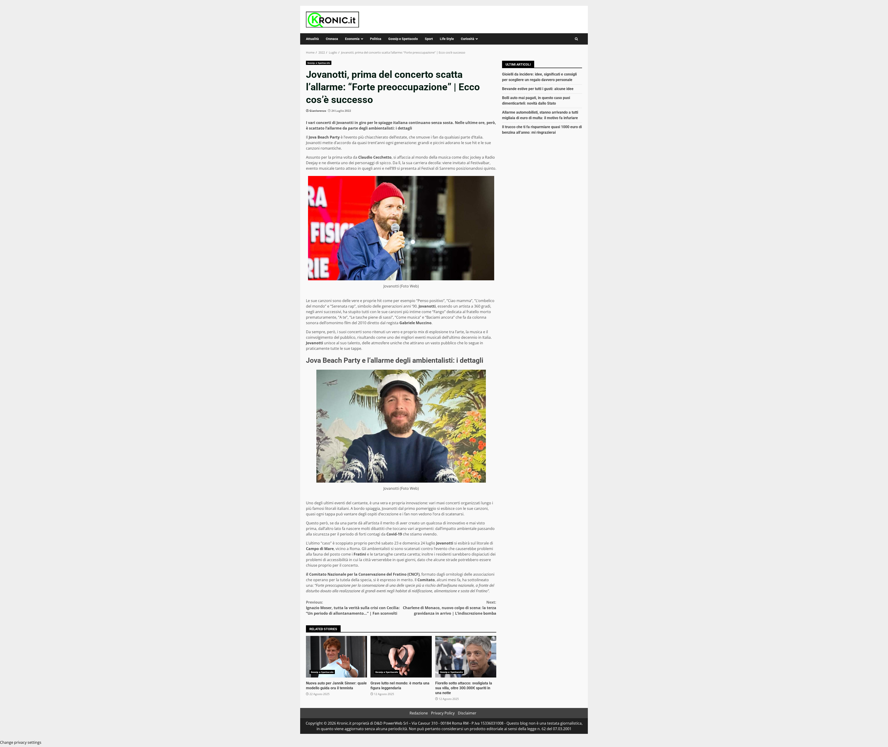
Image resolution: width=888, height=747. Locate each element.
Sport (429, 39)
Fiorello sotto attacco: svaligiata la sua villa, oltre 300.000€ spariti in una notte (465, 656)
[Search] (576, 38)
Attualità (312, 39)
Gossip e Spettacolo (403, 39)
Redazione (419, 713)
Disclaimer (467, 713)
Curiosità (467, 39)
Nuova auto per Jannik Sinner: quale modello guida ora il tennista (336, 656)
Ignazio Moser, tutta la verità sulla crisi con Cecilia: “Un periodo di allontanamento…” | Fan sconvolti (353, 608)
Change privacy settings (20, 742)
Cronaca (332, 39)
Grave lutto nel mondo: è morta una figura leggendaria (401, 656)
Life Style (447, 39)
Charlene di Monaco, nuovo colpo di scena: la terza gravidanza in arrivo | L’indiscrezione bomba (449, 608)
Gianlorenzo (317, 111)
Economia (352, 39)
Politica (375, 39)
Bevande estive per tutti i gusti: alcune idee (538, 89)
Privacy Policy (443, 713)
